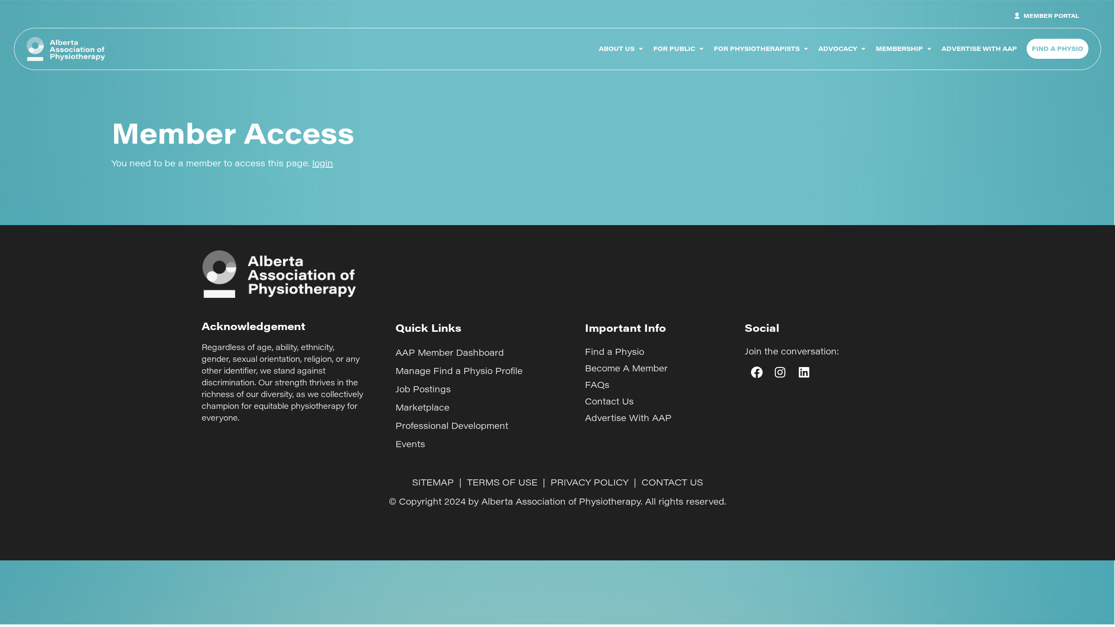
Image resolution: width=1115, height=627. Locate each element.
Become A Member (626, 368)
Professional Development (451, 425)
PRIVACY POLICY (589, 482)
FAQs (597, 384)
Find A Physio (1057, 48)
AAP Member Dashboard (449, 352)
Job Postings (423, 388)
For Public (674, 48)
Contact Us (609, 401)
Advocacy (837, 48)
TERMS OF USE (502, 482)
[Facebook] (756, 372)
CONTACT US (672, 482)
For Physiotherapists (757, 48)
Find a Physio (614, 351)
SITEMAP (433, 482)
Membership (899, 48)
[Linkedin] (804, 372)
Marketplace (422, 407)
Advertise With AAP (979, 48)
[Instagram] (780, 372)
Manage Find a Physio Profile (459, 370)
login (322, 163)
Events (410, 443)
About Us (617, 48)
